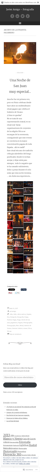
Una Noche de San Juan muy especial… (20, 86)
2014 (12, 436)
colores (6, 442)
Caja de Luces (29, 439)
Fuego (26, 317)
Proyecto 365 (12, 454)
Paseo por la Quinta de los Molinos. (17, 418)
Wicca (30, 328)
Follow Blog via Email (11, 364)
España (29, 314)
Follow (20, 385)
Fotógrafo (13, 317)
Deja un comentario (15, 334)
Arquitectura (17, 436)
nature (15, 448)
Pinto (17, 325)
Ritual (21, 325)
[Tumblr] (28, 16)
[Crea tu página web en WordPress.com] (20, 2)
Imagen (20, 72)
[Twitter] (23, 16)
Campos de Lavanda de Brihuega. (16, 412)
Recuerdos (24, 455)
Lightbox (23, 445)
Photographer (27, 322)
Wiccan (9, 331)
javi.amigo (13, 311)
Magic (19, 320)
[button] (10, 183)
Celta (11, 314)
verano (25, 328)
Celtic (15, 314)
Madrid (9, 320)
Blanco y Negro (12, 438)
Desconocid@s (14, 442)
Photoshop (21, 451)
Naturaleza (8, 448)
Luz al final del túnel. (12, 421)
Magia (14, 320)
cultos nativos (21, 314)
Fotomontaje (8, 445)
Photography (11, 325)
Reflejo (29, 455)
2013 (6, 435)
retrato (33, 455)
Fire (8, 317)
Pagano (20, 322)
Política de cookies (24, 463)
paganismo (13, 322)
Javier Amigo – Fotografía (20, 9)
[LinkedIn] (18, 16)
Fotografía (20, 317)
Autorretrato (25, 436)
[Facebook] (12, 16)
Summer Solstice (17, 328)
